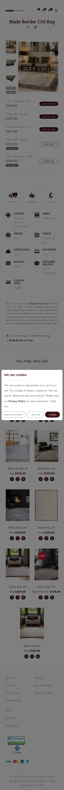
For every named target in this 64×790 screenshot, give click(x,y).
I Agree (52, 414)
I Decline (35, 414)
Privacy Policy (17, 401)
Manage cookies (13, 414)
